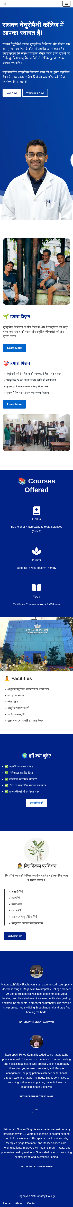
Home (7, 1203)
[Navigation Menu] (66, 4)
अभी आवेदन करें (36, 803)
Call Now (12, 92)
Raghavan (24, 1196)
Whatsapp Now (35, 92)
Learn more (14, 347)
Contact (31, 1203)
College (51, 1196)
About (18, 1203)
